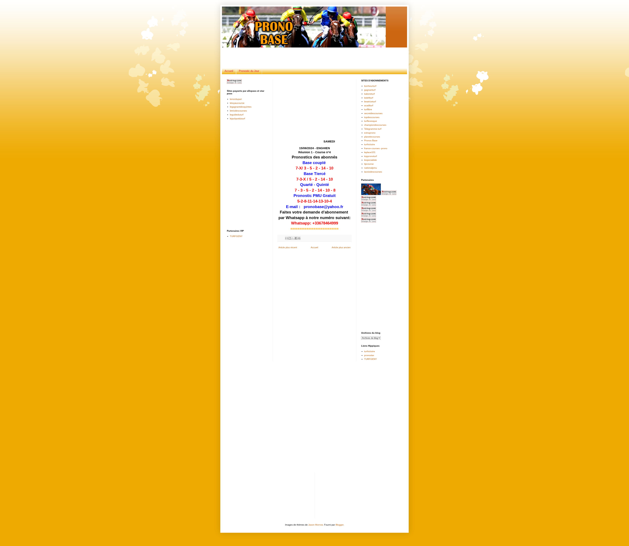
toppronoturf (370, 156)
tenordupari (236, 99)
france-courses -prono (375, 148)
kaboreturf (369, 94)
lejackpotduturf (237, 118)
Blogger (339, 524)
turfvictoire (369, 144)
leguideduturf (236, 114)
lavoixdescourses (373, 171)
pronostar (369, 355)
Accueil (229, 71)
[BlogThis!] (289, 238)
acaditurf (368, 105)
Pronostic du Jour (249, 71)
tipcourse (369, 164)
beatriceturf (370, 101)
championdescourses (375, 125)
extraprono (369, 132)
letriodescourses (238, 110)
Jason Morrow (315, 524)
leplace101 (369, 152)
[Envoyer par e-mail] (286, 238)
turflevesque (370, 121)
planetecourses (372, 136)
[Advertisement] (306, 54)
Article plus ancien (341, 247)
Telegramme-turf (372, 129)
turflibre (368, 109)
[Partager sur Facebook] (296, 238)
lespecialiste (370, 160)
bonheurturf (370, 86)
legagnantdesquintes (240, 106)
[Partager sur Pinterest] (299, 238)
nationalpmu (370, 168)
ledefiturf (368, 97)
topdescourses (371, 117)
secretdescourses (373, 113)
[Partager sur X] (293, 238)
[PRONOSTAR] (371, 194)
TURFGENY (236, 236)
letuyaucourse (237, 103)
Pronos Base (370, 140)
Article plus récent (287, 247)
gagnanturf (369, 90)
